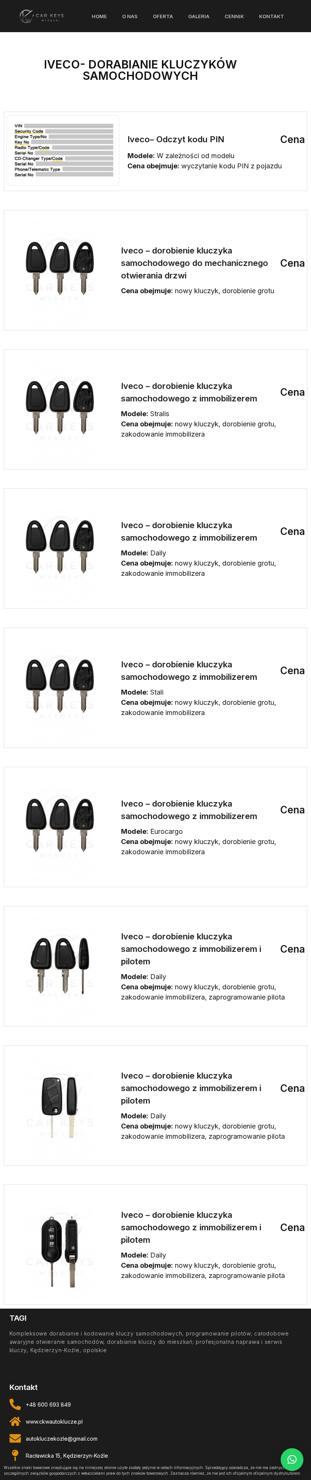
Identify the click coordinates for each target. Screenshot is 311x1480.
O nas (130, 16)
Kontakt (271, 16)
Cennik (234, 16)
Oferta (163, 16)
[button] (292, 1459)
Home (99, 16)
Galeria (198, 16)
